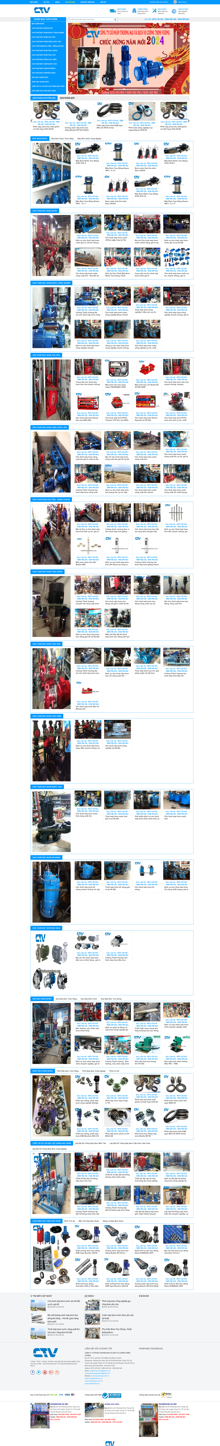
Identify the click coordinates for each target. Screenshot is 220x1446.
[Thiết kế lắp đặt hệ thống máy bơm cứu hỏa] (88, 1162)
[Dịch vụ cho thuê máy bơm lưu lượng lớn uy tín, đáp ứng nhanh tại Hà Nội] (117, 473)
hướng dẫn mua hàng (159, 2)
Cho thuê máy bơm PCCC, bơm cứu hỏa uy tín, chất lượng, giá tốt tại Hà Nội (175, 419)
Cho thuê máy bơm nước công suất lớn (146, 458)
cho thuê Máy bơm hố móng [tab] (46, 857)
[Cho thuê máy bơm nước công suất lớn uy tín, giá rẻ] (176, 439)
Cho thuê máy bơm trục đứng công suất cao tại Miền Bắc (145, 602)
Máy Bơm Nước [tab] (39, 139)
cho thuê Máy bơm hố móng (43, 68)
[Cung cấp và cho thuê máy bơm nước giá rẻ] (147, 257)
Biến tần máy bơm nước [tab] (89, 1221)
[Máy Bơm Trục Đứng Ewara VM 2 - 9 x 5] (117, 151)
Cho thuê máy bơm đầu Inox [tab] (46, 928)
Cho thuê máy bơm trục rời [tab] (46, 644)
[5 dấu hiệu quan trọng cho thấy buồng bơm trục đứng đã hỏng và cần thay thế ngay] (147, 1012)
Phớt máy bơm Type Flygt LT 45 (116, 1102)
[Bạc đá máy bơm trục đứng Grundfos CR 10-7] (176, 1234)
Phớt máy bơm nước (40, 82)
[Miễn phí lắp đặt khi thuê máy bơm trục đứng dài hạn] (117, 618)
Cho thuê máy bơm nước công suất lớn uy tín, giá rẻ (176, 455)
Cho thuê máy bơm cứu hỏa (43, 37)
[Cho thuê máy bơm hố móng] (147, 870)
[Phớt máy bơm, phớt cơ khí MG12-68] (117, 1117)
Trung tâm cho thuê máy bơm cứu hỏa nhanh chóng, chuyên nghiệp (88, 383)
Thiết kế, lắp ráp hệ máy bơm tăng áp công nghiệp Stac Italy (146, 1179)
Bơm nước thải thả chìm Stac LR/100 (145, 169)
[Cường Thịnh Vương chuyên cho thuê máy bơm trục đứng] (88, 585)
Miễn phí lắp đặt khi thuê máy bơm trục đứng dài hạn (117, 635)
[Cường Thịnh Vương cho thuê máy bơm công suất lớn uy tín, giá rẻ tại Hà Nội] (88, 473)
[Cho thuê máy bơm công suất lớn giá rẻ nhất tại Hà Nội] (88, 440)
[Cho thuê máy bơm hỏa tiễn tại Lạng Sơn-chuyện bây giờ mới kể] (147, 512)
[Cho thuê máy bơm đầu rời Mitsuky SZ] (88, 690)
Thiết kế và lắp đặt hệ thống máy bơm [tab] (51, 1143)
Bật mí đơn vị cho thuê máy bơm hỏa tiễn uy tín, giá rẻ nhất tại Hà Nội (88, 530)
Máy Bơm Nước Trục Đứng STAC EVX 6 (176, 162)
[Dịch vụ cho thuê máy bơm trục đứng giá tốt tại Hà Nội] (88, 618)
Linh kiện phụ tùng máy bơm (44, 91)
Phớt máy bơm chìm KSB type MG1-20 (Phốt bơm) (175, 1132)
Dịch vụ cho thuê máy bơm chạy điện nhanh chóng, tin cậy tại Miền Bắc (88, 747)
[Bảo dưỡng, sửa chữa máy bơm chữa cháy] (88, 1012)
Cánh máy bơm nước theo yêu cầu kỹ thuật (118, 1316)
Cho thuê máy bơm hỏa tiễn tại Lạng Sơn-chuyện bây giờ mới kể (147, 530)
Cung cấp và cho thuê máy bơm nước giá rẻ (146, 274)
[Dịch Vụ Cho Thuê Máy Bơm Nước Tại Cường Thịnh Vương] (117, 257)
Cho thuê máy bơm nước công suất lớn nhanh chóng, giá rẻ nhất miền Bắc (147, 491)
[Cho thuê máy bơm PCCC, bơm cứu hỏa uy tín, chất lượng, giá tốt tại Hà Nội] (176, 401)
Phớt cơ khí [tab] (114, 1071)
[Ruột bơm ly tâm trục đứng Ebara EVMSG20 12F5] (147, 1234)
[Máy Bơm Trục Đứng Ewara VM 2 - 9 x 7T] (176, 184)
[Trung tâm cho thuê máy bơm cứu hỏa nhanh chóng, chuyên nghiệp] (88, 367)
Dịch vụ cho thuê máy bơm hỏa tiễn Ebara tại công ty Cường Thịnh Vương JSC (117, 563)
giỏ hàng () (182, 2)
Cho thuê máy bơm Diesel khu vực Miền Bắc (87, 419)
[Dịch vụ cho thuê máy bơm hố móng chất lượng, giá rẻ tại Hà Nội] (176, 870)
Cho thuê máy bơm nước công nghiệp (48, 33)
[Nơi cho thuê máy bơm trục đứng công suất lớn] (176, 585)
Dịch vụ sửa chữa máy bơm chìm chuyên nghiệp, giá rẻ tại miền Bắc (88, 1062)
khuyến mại (70, 2)
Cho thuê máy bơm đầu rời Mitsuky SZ (87, 708)
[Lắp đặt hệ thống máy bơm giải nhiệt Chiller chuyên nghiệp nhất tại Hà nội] (147, 1195)
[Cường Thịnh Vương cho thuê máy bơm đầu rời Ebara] (176, 657)
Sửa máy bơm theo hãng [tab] (66, 999)
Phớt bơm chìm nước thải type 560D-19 (173, 129)
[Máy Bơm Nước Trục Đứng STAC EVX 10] (147, 181)
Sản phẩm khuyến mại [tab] (44, 98)
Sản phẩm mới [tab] (67, 98)
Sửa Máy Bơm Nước (40, 77)
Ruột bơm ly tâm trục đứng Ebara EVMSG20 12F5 (146, 1252)
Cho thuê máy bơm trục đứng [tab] (47, 572)
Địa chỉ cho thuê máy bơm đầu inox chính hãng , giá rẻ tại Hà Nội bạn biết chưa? (88, 959)
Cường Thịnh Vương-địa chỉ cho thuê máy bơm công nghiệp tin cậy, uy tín (88, 313)
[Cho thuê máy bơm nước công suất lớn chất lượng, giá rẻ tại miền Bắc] (176, 473)
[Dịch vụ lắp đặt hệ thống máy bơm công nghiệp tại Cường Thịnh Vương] (176, 1162)
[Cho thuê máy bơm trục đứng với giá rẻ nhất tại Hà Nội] (117, 585)
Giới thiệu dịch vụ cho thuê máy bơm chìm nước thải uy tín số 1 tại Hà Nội (147, 817)
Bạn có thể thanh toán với (39, 1395)
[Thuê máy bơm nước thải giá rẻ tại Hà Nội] (117, 800)
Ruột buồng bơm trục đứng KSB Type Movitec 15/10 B (117, 1285)
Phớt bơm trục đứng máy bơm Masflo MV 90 (146, 1135)
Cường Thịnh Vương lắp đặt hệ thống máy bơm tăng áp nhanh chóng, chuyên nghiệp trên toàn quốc (117, 1209)
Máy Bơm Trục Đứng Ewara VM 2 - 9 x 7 (87, 202)
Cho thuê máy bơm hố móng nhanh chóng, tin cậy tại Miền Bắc (88, 888)
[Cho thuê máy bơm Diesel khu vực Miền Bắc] (88, 401)
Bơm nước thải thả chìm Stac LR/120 (115, 202)
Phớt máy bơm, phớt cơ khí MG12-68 (117, 1135)
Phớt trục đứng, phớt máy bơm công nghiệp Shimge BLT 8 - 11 (87, 1102)
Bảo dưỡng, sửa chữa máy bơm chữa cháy (87, 1029)
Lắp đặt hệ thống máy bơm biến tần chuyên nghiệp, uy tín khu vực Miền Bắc (176, 1213)
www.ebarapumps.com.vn (94, 1381)
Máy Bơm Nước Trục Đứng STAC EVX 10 (146, 195)
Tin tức (46, 2)
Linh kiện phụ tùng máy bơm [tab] (46, 1221)
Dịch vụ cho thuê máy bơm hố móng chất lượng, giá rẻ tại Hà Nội (176, 888)
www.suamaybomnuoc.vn (93, 1378)
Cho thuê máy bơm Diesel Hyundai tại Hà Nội (146, 419)
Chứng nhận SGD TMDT (93, 1395)
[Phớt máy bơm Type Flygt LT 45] (117, 1084)
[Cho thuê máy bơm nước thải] (176, 800)
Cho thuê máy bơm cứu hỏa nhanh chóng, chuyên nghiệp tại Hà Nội (176, 383)
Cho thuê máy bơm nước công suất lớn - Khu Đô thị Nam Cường (87, 274)
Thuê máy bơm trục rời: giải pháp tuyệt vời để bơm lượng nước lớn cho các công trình (147, 672)
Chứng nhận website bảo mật (149, 1395)
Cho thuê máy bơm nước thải (175, 817)
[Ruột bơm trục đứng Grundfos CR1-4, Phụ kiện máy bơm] (88, 1267)
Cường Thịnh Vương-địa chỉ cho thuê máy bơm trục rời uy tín (87, 672)
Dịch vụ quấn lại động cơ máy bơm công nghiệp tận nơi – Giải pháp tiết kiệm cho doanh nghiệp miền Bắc (116, 1028)
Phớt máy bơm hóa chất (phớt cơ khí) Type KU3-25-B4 (141, 128)
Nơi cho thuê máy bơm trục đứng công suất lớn (176, 602)
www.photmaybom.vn (92, 1383)
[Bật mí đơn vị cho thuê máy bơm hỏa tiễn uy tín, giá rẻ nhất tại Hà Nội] (88, 512)
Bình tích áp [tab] (69, 1221)
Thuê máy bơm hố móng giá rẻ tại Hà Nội (117, 888)
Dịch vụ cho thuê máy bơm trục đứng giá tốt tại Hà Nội (87, 635)
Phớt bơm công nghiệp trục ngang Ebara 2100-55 (109, 129)
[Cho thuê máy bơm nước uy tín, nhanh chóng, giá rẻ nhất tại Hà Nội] (176, 257)
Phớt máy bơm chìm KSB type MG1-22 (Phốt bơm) (78, 126)
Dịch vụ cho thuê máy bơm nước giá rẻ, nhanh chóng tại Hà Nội (87, 241)
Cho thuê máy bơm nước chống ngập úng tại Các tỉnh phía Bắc (116, 239)
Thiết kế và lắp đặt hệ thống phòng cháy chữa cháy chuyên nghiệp (117, 1176)
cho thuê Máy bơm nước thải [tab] (47, 787)
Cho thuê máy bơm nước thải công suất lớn (87, 815)
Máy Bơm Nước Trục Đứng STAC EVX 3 (87, 162)
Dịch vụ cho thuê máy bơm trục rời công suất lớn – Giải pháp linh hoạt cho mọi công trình (117, 674)
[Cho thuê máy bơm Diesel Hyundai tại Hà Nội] (147, 401)
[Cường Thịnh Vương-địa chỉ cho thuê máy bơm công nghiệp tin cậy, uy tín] (88, 296)
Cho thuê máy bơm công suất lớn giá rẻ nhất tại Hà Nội (87, 458)
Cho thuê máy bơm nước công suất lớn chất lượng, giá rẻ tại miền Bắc (175, 491)
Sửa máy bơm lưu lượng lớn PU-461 (145, 1062)
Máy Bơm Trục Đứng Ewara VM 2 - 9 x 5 (117, 169)
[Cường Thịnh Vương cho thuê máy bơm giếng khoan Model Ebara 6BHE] (147, 545)
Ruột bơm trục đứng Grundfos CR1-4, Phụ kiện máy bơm (87, 1285)
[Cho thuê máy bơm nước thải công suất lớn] (88, 799)
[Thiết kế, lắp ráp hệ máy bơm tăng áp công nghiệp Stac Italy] (147, 1162)
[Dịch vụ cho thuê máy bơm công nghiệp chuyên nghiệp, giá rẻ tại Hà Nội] (88, 329)
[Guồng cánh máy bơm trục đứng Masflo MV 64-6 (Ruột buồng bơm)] (46, 111)
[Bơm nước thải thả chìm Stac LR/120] (117, 184)
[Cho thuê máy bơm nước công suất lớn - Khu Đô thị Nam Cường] (88, 257)
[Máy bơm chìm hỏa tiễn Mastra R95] (88, 545)
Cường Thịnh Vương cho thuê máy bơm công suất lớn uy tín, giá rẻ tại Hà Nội (87, 491)
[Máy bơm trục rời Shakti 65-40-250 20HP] (147, 368)
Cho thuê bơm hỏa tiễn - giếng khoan (48, 46)
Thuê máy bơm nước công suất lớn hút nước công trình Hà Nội (64, 1331)
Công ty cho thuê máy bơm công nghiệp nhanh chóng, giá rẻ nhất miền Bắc (117, 347)
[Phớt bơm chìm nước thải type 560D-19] (173, 111)
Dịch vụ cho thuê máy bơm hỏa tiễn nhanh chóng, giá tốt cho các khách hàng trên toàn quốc (176, 530)
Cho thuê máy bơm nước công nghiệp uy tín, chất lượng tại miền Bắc (146, 347)
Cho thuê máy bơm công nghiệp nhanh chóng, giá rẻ (176, 313)
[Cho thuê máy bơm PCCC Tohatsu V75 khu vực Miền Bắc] (117, 401)
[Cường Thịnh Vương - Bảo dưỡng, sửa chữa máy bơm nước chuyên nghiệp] (117, 1045)
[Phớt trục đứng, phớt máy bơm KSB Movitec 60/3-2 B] (88, 1117)
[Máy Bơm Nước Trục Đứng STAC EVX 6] (176, 148)
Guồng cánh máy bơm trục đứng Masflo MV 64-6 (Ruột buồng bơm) (45, 129)
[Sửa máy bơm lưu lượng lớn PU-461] (147, 1045)
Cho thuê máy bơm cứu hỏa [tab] (46, 355)
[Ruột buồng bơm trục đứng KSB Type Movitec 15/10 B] (117, 1267)
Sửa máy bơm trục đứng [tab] (111, 999)
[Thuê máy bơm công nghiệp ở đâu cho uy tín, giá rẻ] (147, 295)
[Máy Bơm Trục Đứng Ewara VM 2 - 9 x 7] (88, 184)
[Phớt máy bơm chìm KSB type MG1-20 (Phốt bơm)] (176, 1116)
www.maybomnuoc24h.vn (100, 1376)
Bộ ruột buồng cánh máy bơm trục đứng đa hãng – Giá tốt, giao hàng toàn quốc (63, 1318)
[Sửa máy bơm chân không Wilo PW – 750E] (176, 1045)
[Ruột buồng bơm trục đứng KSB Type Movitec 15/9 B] (88, 1234)
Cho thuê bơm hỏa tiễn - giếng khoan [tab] (51, 500)
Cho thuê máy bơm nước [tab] (44, 211)
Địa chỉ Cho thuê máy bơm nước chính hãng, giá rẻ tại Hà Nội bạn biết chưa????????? (147, 241)
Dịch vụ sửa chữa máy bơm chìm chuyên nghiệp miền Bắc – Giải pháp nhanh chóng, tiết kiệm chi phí (176, 1026)
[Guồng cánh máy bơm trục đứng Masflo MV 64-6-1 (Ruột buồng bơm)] (117, 1234)
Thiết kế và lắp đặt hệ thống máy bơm (48, 86)
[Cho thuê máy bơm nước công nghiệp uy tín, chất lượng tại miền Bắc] (147, 329)
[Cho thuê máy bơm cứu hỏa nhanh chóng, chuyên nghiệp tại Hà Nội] (176, 367)
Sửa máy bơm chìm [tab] (89, 999)
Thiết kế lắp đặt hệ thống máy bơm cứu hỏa (87, 1179)
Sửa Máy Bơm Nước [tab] (42, 999)
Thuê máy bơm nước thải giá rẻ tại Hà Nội (116, 817)
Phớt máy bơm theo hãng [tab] (68, 1071)
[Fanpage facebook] (32, 1372)
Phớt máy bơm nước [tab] (42, 1071)
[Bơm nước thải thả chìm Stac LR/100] (147, 151)
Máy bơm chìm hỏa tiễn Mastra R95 (86, 563)
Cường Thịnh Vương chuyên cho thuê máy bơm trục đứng (87, 602)
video (57, 2)
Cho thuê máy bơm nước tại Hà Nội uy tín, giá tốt (64, 1302)
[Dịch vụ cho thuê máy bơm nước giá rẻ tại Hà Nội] (176, 224)
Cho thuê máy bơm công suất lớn (46, 42)
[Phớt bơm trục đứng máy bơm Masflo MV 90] (147, 1117)
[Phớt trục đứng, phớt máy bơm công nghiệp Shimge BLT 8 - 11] (88, 1084)
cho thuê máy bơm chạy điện (44, 59)
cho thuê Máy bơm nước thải (44, 64)
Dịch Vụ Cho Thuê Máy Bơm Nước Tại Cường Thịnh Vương (117, 274)
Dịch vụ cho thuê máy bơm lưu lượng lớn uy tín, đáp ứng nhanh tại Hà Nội (117, 491)
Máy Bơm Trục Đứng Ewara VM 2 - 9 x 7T (176, 202)
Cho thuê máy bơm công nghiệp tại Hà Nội (116, 747)
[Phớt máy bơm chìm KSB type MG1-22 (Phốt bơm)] (78, 110)
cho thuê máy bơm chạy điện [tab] (46, 716)
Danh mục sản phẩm (45, 19)
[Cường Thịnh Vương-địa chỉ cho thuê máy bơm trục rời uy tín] (88, 656)
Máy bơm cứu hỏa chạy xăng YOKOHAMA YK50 (115, 386)
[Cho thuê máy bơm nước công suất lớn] (147, 440)
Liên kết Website (87, 2)
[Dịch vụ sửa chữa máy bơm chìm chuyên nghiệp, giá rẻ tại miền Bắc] (88, 1045)
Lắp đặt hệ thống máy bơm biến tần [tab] (90, 1143)
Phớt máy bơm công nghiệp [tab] (94, 1071)
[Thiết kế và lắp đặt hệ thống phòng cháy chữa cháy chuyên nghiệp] (117, 1160)
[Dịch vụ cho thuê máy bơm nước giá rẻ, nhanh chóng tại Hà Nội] (88, 224)
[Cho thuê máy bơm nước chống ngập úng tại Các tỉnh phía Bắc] (117, 223)
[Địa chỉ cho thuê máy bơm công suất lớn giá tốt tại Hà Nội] (117, 440)
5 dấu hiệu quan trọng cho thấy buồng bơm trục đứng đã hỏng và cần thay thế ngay (147, 1029)
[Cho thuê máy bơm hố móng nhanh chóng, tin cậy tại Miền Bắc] (88, 870)
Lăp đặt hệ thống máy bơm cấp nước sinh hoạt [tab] (130, 1143)
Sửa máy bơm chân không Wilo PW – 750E (175, 1062)
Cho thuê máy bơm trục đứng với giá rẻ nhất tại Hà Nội (117, 602)
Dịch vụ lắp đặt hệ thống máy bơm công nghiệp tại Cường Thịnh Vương (175, 1179)
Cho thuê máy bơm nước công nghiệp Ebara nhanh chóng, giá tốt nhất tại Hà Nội (116, 313)
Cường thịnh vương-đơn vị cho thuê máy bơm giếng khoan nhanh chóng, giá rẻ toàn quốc (117, 530)
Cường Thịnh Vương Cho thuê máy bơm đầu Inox (116, 959)
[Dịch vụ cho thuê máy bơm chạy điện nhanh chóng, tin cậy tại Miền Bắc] (88, 729)
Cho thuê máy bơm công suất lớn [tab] (49, 427)
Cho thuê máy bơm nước (42, 28)
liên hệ (103, 2)
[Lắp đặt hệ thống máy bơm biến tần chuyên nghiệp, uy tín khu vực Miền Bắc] (176, 1195)
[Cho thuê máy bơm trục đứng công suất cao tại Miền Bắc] (147, 585)
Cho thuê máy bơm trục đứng (44, 50)
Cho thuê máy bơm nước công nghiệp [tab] (51, 283)
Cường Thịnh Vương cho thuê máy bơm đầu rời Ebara (175, 674)
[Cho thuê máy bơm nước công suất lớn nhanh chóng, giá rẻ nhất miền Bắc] (147, 473)
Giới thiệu (34, 2)
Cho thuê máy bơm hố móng (144, 888)
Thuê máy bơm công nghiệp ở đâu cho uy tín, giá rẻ (145, 311)
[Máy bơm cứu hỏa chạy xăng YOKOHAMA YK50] (117, 368)
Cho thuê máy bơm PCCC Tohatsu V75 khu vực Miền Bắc (116, 419)
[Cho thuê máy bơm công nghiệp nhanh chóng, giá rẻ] (176, 296)
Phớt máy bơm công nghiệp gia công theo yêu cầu (116, 1302)
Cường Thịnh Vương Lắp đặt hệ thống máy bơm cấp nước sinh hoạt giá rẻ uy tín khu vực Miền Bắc (88, 1213)
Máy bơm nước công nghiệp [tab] (89, 139)
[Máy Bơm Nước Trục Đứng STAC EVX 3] (88, 148)
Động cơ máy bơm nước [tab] (113, 1221)
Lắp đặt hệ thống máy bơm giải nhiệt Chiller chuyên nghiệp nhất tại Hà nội (146, 1213)
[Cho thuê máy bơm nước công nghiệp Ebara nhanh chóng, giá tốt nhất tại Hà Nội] (117, 296)
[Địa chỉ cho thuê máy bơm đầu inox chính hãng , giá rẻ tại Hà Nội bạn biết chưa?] (88, 941)
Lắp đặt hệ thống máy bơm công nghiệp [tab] (49, 1149)
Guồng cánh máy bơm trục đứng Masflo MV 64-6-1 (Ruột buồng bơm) (117, 1252)
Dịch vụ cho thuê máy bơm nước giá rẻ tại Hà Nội (176, 241)
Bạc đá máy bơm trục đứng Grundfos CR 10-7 (176, 1252)
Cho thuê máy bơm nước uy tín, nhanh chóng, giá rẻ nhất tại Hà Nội (176, 274)
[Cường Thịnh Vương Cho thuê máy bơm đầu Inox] (117, 941)
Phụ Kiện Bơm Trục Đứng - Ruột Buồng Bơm (117, 1331)
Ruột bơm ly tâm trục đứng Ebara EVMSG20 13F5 (176, 1285)
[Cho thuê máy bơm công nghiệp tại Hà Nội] (117, 729)
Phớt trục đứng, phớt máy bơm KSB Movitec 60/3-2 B (87, 1135)
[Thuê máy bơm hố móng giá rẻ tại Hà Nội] (117, 870)
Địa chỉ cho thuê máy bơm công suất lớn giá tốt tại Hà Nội (117, 458)
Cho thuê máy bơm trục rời (44, 55)
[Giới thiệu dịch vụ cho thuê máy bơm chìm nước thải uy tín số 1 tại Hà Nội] (147, 800)
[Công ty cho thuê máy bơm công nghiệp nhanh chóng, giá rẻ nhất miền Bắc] (117, 329)
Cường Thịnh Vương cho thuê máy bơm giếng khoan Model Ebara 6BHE (147, 563)
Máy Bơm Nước (38, 24)
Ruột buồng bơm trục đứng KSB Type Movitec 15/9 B (88, 1252)
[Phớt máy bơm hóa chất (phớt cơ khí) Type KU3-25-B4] (141, 111)
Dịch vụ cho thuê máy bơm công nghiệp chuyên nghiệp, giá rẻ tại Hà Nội (87, 347)
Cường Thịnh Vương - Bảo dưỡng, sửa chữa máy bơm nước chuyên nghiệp (117, 1062)
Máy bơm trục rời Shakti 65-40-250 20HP (147, 386)
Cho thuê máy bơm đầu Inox (44, 73)
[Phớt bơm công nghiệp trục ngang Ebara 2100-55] (110, 111)
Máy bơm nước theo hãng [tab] (62, 139)
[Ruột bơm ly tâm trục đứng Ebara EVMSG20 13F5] (176, 1267)
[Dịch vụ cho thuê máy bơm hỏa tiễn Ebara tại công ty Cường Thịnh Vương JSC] (117, 545)
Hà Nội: (148, 19)
